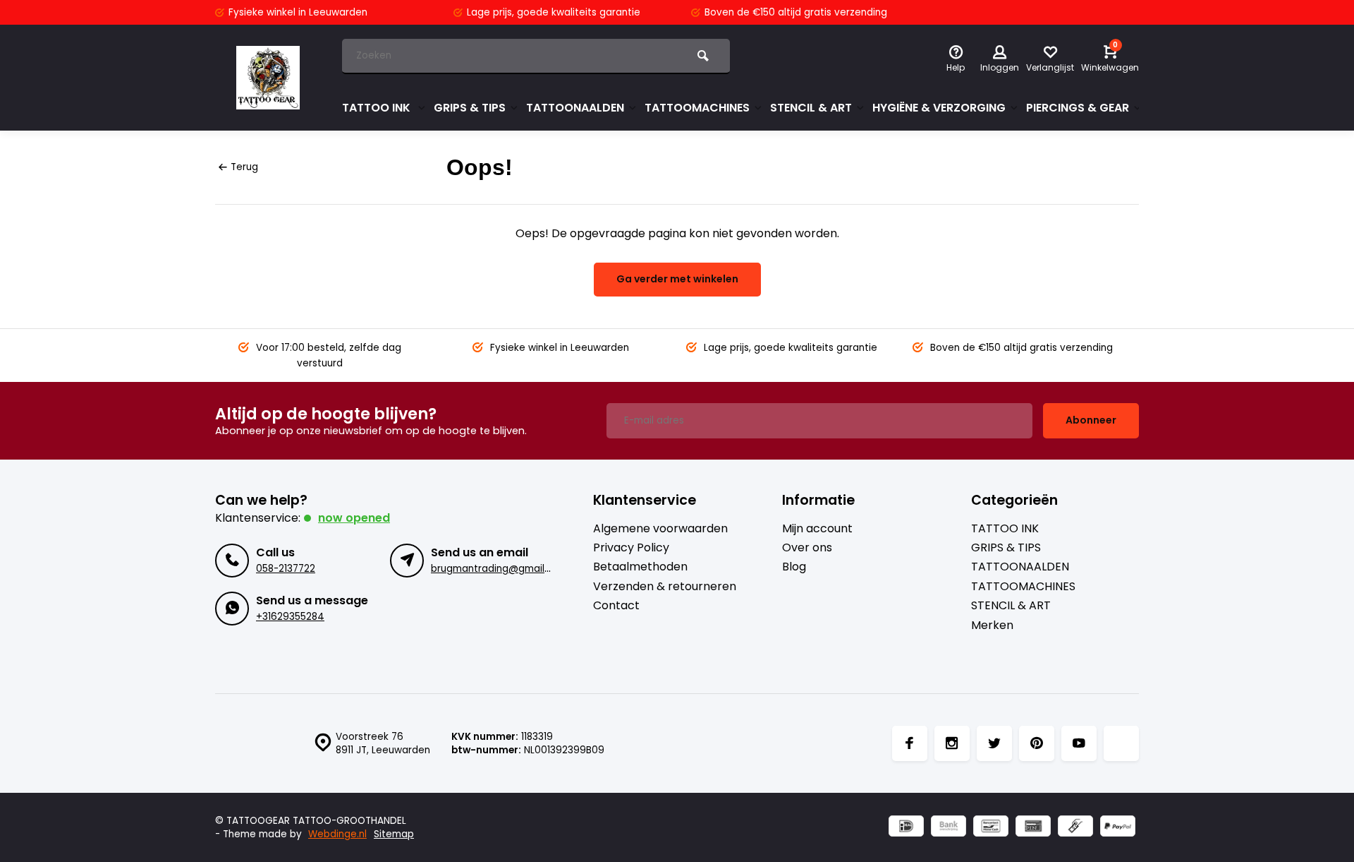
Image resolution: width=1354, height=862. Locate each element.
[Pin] (1033, 827)
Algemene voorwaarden (660, 529)
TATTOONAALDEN (575, 108)
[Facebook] (909, 743)
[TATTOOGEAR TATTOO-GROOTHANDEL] (268, 78)
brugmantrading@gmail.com (499, 568)
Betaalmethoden (640, 567)
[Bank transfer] (948, 827)
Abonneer (1091, 420)
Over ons (807, 548)
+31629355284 (290, 616)
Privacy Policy (631, 548)
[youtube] (1079, 743)
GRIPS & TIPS (470, 108)
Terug (244, 167)
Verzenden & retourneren (664, 586)
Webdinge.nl (337, 834)
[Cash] (1075, 827)
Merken (992, 625)
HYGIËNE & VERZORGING (939, 108)
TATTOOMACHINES (697, 108)
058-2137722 (285, 568)
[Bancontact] (990, 827)
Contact (616, 605)
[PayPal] (1117, 827)
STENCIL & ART (811, 108)
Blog (794, 567)
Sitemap (394, 834)
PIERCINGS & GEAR (1077, 108)
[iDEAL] (906, 827)
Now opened (354, 518)
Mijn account (817, 529)
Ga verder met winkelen (677, 279)
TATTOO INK (377, 108)
